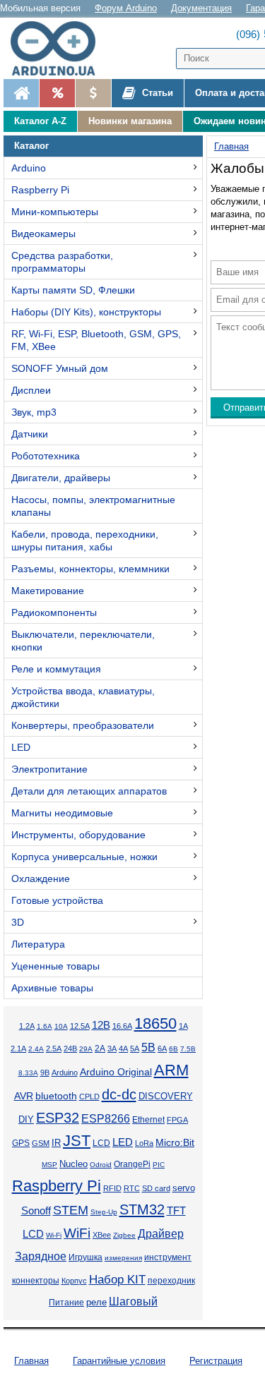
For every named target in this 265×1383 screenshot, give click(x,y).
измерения (123, 1258)
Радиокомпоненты (54, 612)
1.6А (44, 1026)
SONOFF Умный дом (59, 368)
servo (183, 1188)
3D (17, 922)
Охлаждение (40, 878)
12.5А (80, 1026)
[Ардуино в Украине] (21, 93)
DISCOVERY (166, 1096)
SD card (156, 1188)
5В (148, 1047)
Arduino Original (116, 1071)
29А (86, 1049)
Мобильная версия (40, 8)
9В (44, 1072)
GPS (21, 1143)
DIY (26, 1120)
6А (162, 1048)
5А (134, 1048)
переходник (171, 1281)
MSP (49, 1164)
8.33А (28, 1073)
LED (20, 747)
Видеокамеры (43, 233)
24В (70, 1048)
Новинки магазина (130, 121)
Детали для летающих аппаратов (89, 791)
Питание (66, 1302)
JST (76, 1140)
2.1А (18, 1048)
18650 (155, 1023)
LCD (101, 1142)
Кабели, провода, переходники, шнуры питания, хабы (84, 540)
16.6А (122, 1026)
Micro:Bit (174, 1142)
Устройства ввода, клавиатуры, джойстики (83, 697)
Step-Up (103, 1212)
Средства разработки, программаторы (62, 262)
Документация (201, 8)
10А (61, 1026)
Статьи (156, 92)
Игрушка (85, 1257)
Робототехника (45, 455)
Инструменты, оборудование (78, 834)
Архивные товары (52, 988)
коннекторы (35, 1281)
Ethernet (148, 1119)
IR (56, 1143)
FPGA (177, 1120)
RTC (132, 1188)
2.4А (36, 1049)
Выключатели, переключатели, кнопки (83, 641)
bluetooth (56, 1095)
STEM (70, 1210)
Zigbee (124, 1235)
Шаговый (133, 1301)
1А (183, 1026)
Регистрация (215, 1360)
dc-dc (119, 1094)
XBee (102, 1235)
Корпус (74, 1280)
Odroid (101, 1164)
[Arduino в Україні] (59, 48)
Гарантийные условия (119, 1360)
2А (100, 1048)
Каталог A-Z (40, 121)
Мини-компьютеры (54, 211)
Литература (38, 944)
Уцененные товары (55, 966)
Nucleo (73, 1164)
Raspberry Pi (40, 189)
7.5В (188, 1049)
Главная (31, 1360)
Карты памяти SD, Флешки (73, 290)
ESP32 (57, 1117)
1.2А (27, 1026)
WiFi (77, 1233)
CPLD (89, 1096)
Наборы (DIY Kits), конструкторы (86, 312)
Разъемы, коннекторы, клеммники (90, 568)
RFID (112, 1188)
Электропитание (49, 769)
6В (173, 1049)
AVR (23, 1096)
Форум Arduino (126, 8)
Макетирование (47, 590)
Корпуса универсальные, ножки (84, 856)
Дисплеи (31, 390)
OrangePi (132, 1164)
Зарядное (40, 1256)
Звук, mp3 (34, 412)
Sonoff (36, 1210)
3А (112, 1048)
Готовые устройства (57, 900)
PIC (159, 1164)
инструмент (168, 1257)
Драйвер (161, 1234)
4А (123, 1048)
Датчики (29, 434)
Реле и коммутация (56, 669)
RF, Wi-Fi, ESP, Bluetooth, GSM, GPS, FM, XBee (96, 340)
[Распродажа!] (57, 93)
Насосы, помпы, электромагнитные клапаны (93, 506)
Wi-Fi (53, 1235)
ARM (171, 1070)
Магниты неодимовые (62, 813)
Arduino (28, 168)
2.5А (53, 1048)
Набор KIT (117, 1279)
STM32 (142, 1209)
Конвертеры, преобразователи (82, 725)
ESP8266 (105, 1119)
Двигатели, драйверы (60, 477)
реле (96, 1302)
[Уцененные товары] (93, 93)
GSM (40, 1143)
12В (101, 1025)
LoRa (144, 1143)
